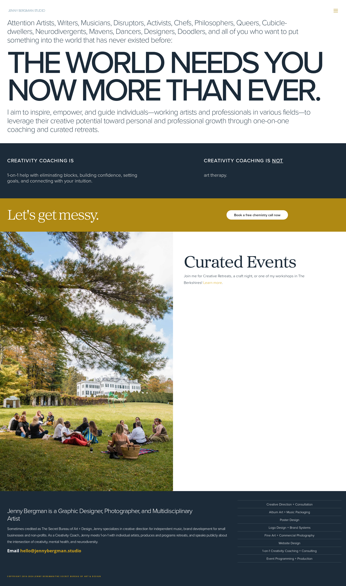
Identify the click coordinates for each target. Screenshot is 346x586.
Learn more (212, 282)
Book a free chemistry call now (257, 214)
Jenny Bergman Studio (26, 10)
